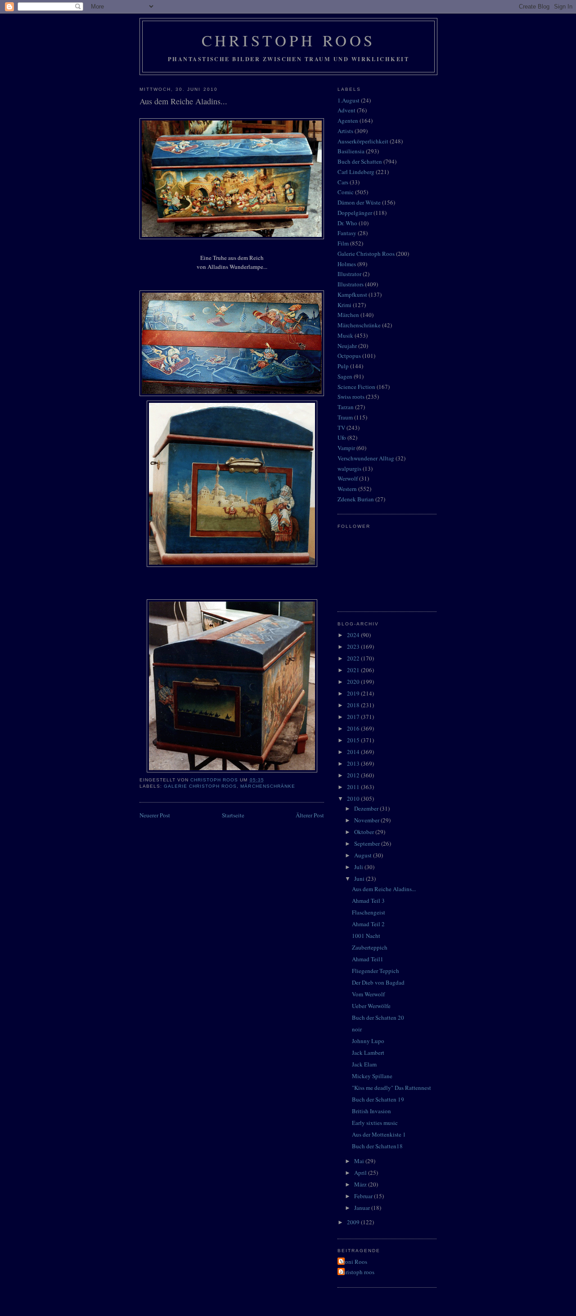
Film (343, 243)
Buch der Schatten (360, 161)
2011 (354, 787)
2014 (354, 752)
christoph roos (357, 1272)
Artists (345, 131)
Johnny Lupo (368, 1041)
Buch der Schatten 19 (378, 1099)
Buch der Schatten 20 (378, 1017)
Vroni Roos (353, 1262)
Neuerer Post (155, 815)
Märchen (348, 315)
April (361, 1173)
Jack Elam (364, 1064)
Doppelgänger (355, 213)
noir (357, 1029)
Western (347, 489)
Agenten (348, 120)
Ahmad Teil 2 (368, 924)
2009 (354, 1222)
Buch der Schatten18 (377, 1146)
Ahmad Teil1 (367, 959)
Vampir (346, 448)
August (363, 855)
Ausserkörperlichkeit (363, 141)
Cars (343, 182)
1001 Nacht (366, 936)
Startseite (233, 815)
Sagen (345, 376)
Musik (345, 335)
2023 (354, 646)
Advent (347, 110)
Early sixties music (375, 1123)
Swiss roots (351, 397)
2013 (354, 763)
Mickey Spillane (372, 1076)
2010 (354, 798)
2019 (354, 693)
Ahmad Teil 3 (368, 901)
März (361, 1184)
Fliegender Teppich (375, 971)
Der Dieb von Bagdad (378, 982)
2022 (354, 658)
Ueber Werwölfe (371, 1006)
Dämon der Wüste (359, 202)
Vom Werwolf (368, 994)
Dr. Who (347, 223)
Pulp (343, 366)
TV (341, 428)
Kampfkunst (352, 294)
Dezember (367, 808)
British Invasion (371, 1111)
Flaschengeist (368, 912)
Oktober (364, 832)
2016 (354, 728)
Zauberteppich (369, 947)
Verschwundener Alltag (366, 458)
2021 (354, 670)
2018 (354, 705)
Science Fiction (356, 387)
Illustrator (349, 274)
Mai (359, 1161)
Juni (360, 878)
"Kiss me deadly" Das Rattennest (391, 1088)
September (367, 843)
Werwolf (348, 478)
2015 (354, 740)
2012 (354, 775)
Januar (362, 1208)
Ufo (342, 437)
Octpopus (349, 356)
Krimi (344, 305)
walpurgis (349, 468)
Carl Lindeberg (356, 172)
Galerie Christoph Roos (200, 786)
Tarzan (346, 407)
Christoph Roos (289, 40)
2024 (354, 635)
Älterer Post (310, 815)
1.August (349, 100)
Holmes (347, 264)
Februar (364, 1196)
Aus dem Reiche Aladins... (384, 889)
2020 (354, 682)
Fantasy (347, 233)
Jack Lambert (368, 1052)
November (367, 820)
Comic (346, 192)
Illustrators (351, 284)
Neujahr (347, 346)
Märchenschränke (267, 786)
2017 (354, 717)
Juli (359, 867)
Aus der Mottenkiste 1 (379, 1134)
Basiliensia (351, 151)
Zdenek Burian (356, 499)
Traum (345, 417)
